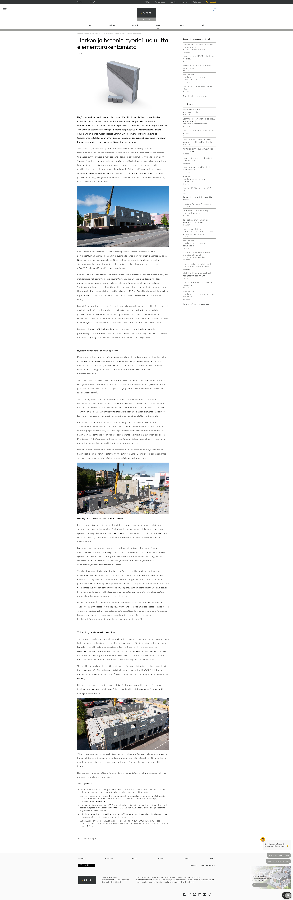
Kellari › (135, 859)
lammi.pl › (92, 2)
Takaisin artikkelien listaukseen (196, 96)
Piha (204, 25)
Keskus (111, 882)
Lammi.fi (80, 33)
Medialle (173, 2)
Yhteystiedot (211, 2)
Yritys (147, 2)
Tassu (181, 25)
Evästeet (193, 865)
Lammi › (82, 859)
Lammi (89, 25)
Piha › (212, 859)
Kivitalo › (109, 859)
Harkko (158, 25)
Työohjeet (197, 2)
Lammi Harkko (89, 33)
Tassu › (187, 859)
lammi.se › (81, 2)
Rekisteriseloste (208, 865)
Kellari (135, 25)
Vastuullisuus (160, 2)
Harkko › (161, 859)
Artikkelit (184, 2)
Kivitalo (112, 25)
